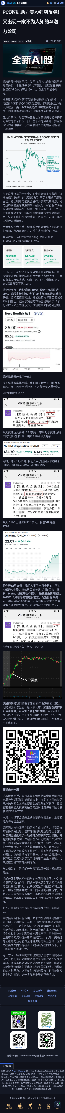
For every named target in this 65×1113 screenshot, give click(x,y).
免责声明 (52, 996)
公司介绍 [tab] (7, 1066)
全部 (57, 1108)
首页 (48, 1108)
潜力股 (30, 1108)
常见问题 (25, 996)
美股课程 (39, 996)
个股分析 (20, 1108)
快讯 (39, 1108)
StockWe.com (19, 1071)
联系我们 (32, 1001)
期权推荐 (37, 990)
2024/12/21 (55, 41)
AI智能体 (12, 996)
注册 (62, 3)
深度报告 (12, 990)
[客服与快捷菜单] (57, 1104)
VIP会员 (25, 990)
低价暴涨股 (52, 990)
